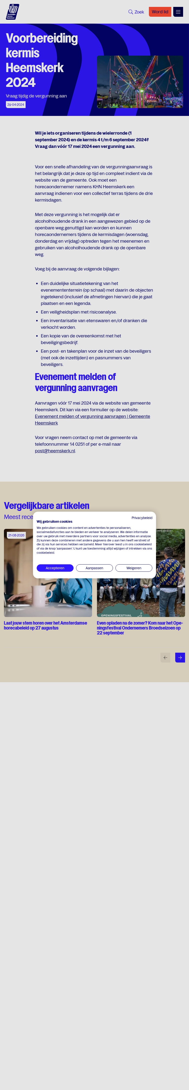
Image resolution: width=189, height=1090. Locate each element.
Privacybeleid (142, 518)
